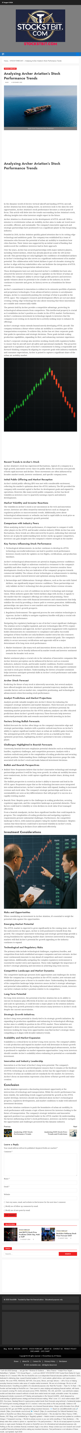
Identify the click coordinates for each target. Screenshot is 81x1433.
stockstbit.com (40, 44)
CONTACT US (58, 1349)
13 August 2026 (63, 1238)
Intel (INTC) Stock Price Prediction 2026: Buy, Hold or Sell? (29, 1234)
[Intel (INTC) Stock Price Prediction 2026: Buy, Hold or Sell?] (10, 1234)
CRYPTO (25, 1349)
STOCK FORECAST (10, 69)
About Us (25, 1361)
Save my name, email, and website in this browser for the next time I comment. (36, 1202)
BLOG (10, 1349)
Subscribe (77, 54)
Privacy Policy (50, 1361)
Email (6, 1187)
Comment (8, 1152)
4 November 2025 (16, 82)
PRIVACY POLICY (70, 1349)
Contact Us (37, 1361)
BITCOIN (17, 1349)
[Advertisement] (18, 20)
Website (7, 1194)
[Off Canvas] (3, 54)
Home (16, 1361)
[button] (74, 54)
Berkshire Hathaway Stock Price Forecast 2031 (66, 1234)
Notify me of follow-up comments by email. (22, 1206)
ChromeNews (46, 1356)
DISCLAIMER (34, 1351)
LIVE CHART (45, 1351)
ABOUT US (47, 1349)
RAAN (6, 82)
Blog (5, 1349)
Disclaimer (63, 1361)
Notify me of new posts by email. (18, 1210)
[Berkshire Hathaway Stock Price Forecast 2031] (48, 1234)
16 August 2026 (25, 1239)
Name (7, 1179)
